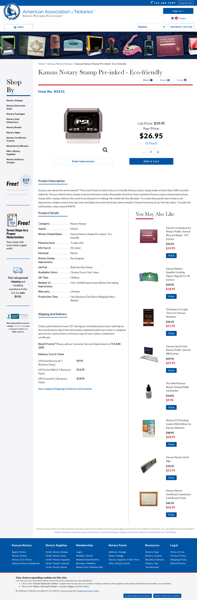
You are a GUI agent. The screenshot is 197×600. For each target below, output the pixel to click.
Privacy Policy (178, 555)
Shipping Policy (178, 559)
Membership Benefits (87, 559)
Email (163, 80)
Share (146, 80)
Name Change (116, 555)
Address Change (117, 552)
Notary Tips (151, 563)
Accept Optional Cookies (137, 596)
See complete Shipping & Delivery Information (65, 388)
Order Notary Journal (57, 563)
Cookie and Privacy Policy (87, 590)
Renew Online (19, 555)
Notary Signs (13, 132)
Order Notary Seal (56, 555)
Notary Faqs (152, 552)
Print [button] (180, 80)
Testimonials (152, 567)
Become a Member (86, 563)
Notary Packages (15, 113)
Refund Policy (178, 563)
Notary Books (14, 127)
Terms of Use (66, 590)
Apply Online (19, 552)
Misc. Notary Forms (119, 563)
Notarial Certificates (17, 145)
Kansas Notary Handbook (26, 563)
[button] (178, 11)
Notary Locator (153, 555)
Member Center (84, 555)
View (171, 255)
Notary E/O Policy (22, 559)
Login (79, 552)
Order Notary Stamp (57, 552)
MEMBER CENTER (181, 26)
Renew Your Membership (89, 567)
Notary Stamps (14, 100)
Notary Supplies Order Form (124, 559)
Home (41, 63)
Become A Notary (154, 559)
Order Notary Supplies (58, 559)
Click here (18, 326)
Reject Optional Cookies (167, 596)
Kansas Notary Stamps (60, 63)
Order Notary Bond (56, 567)
